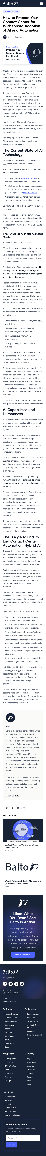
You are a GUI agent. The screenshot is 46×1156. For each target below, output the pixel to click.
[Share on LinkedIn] (18, 808)
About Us (30, 1066)
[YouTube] (10, 984)
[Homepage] (14, 3)
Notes (6, 1047)
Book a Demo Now (23, 954)
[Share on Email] (23, 808)
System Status (10, 1108)
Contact (30, 1084)
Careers (30, 1077)
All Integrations (10, 1059)
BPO (28, 1038)
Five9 (6, 1070)
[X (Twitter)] (16, 984)
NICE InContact (10, 1066)
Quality (7, 1040)
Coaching (8, 1032)
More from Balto (12, 796)
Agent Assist (9, 1043)
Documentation (10, 1111)
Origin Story (31, 1062)
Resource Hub (9, 1097)
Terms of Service (9, 1002)
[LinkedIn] (5, 984)
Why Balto (30, 1059)
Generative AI (9, 1025)
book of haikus (29, 178)
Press (29, 1081)
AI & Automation (11, 11)
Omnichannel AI (10, 1021)
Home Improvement (34, 1035)
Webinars (8, 1100)
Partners (30, 1073)
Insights (7, 1029)
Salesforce (8, 1073)
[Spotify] (22, 984)
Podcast (7, 1104)
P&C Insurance (32, 1021)
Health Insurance (33, 1014)
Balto (9, 37)
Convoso (7, 1077)
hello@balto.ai (8, 978)
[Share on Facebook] (12, 808)
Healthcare (31, 1018)
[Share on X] (6, 808)
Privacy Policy (8, 998)
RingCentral (8, 1062)
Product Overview (11, 1014)
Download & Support (12, 1115)
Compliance (9, 1036)
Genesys (7, 1081)
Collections (31, 1031)
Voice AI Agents (10, 1018)
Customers (31, 1070)
